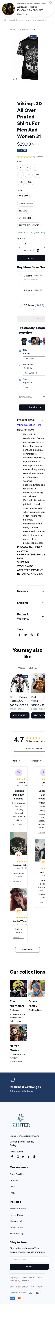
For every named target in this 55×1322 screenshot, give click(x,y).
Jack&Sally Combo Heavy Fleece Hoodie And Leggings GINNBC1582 (44, 832)
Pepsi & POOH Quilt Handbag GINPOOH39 (18, 825)
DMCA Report (36, 1286)
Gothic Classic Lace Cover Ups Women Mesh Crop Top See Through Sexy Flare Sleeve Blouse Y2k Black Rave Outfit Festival (44, 902)
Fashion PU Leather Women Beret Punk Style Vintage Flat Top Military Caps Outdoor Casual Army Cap (18, 881)
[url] (25, 1280)
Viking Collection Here (29, 425)
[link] (8, 9)
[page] (25, 1087)
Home (12, 29)
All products (25, 29)
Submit (29, 1266)
